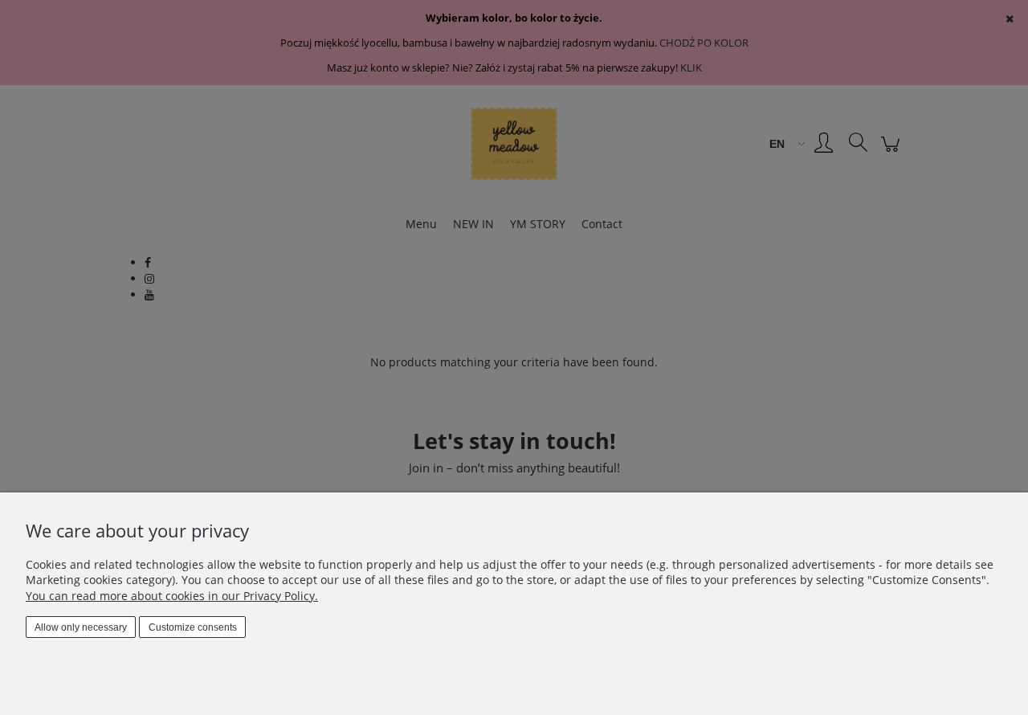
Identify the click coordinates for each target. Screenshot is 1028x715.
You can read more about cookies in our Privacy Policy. (172, 595)
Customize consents (193, 627)
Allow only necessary (81, 627)
